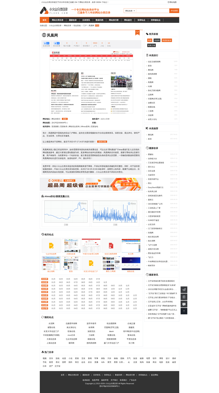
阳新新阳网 (111, 339)
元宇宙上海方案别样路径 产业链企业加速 (164, 297)
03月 (68, 279)
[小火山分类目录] (75, 10)
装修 (148, 362)
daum (111, 331)
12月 (127, 289)
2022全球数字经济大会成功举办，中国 (163, 289)
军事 (96, 358)
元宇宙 (57, 366)
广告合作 (132, 380)
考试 (57, 362)
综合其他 (77, 25)
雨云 (150, 183)
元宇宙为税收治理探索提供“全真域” (162, 285)
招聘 (64, 362)
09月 (91, 282)
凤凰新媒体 (166, 40)
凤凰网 (52, 35)
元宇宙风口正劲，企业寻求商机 (160, 302)
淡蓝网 (150, 115)
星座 (77, 358)
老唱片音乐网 (153, 249)
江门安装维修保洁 (155, 228)
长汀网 (131, 343)
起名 (83, 362)
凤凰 (150, 40)
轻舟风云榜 (152, 191)
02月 (61, 279)
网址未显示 (56, 119)
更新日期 (102, 142)
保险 (103, 358)
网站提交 (128, 20)
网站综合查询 (74, 126)
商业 (155, 362)
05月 (83, 279)
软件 (155, 358)
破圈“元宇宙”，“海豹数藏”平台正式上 (162, 310)
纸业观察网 (111, 323)
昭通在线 (111, 335)
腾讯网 (150, 70)
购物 (116, 358)
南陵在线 (91, 339)
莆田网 (71, 343)
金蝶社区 (151, 103)
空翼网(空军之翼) (111, 327)
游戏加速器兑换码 (155, 196)
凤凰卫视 (151, 45)
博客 (161, 358)
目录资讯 (86, 20)
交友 (83, 358)
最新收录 (73, 20)
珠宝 (77, 362)
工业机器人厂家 (154, 208)
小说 (70, 358)
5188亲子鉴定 (153, 220)
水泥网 (51, 323)
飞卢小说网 (152, 245)
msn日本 (71, 335)
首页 (44, 20)
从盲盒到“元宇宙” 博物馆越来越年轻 (162, 306)
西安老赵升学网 (154, 253)
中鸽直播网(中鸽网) (51, 335)
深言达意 (151, 171)
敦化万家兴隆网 (154, 90)
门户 (85, 25)
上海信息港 (51, 343)
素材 (174, 358)
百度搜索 (55, 126)
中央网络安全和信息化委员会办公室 (162, 261)
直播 (96, 362)
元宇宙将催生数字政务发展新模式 (161, 281)
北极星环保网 (71, 323)
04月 (76, 279)
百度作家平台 (153, 179)
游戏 (57, 358)
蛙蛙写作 (151, 265)
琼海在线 (71, 331)
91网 (150, 86)
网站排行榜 (113, 20)
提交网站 (154, 375)
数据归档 (99, 20)
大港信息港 (51, 339)
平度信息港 (131, 339)
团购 (122, 358)
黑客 (116, 362)
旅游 (135, 358)
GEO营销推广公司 (155, 204)
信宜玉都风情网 (154, 62)
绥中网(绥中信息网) (131, 331)
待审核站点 (155, 20)
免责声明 (95, 380)
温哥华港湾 (91, 323)
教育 (51, 362)
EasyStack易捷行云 (155, 187)
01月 (53, 279)
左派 (135, 362)
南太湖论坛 (71, 327)
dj (128, 362)
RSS (97, 25)
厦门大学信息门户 (111, 343)
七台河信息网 (71, 339)
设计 (168, 358)
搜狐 (150, 78)
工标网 (91, 335)
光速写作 (151, 175)
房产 (51, 366)
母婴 (148, 358)
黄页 (109, 362)
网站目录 (67, 25)
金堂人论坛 (152, 119)
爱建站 (150, 154)
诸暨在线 (51, 327)
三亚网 (150, 111)
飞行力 (150, 257)
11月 (105, 282)
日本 (45, 366)
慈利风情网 (91, 343)
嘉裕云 (150, 200)
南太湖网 (151, 241)
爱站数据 (112, 149)
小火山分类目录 (55, 25)
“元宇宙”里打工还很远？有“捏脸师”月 (162, 293)
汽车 (109, 358)
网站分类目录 (57, 20)
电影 (161, 362)
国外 (70, 362)
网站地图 (173, 2)
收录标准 (86, 380)
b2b (102, 362)
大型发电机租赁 (154, 216)
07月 (98, 279)
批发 (168, 362)
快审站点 (141, 20)
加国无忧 (91, 331)
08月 (83, 282)
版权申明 (104, 380)
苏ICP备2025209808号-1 (109, 386)
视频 (45, 358)
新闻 (90, 358)
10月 (98, 282)
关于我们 (114, 380)
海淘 (142, 362)
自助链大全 (152, 159)
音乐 (51, 358)
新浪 (150, 66)
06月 (91, 279)
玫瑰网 (150, 233)
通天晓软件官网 (154, 212)
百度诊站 (94, 126)
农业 (90, 362)
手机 (45, 362)
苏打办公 (151, 167)
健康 (142, 358)
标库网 (91, 327)
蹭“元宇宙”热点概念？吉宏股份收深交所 (163, 318)
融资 (174, 362)
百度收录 (63, 126)
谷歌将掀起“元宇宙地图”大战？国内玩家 (163, 314)
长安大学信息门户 (51, 331)
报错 (65, 119)
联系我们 (123, 380)
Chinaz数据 (122, 149)
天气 (129, 358)
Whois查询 (85, 126)
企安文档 (151, 224)
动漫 (64, 358)
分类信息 (122, 362)
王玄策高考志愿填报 (156, 163)
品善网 (150, 95)
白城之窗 (131, 323)
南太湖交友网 (153, 237)
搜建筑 (131, 327)
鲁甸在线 (131, 335)
